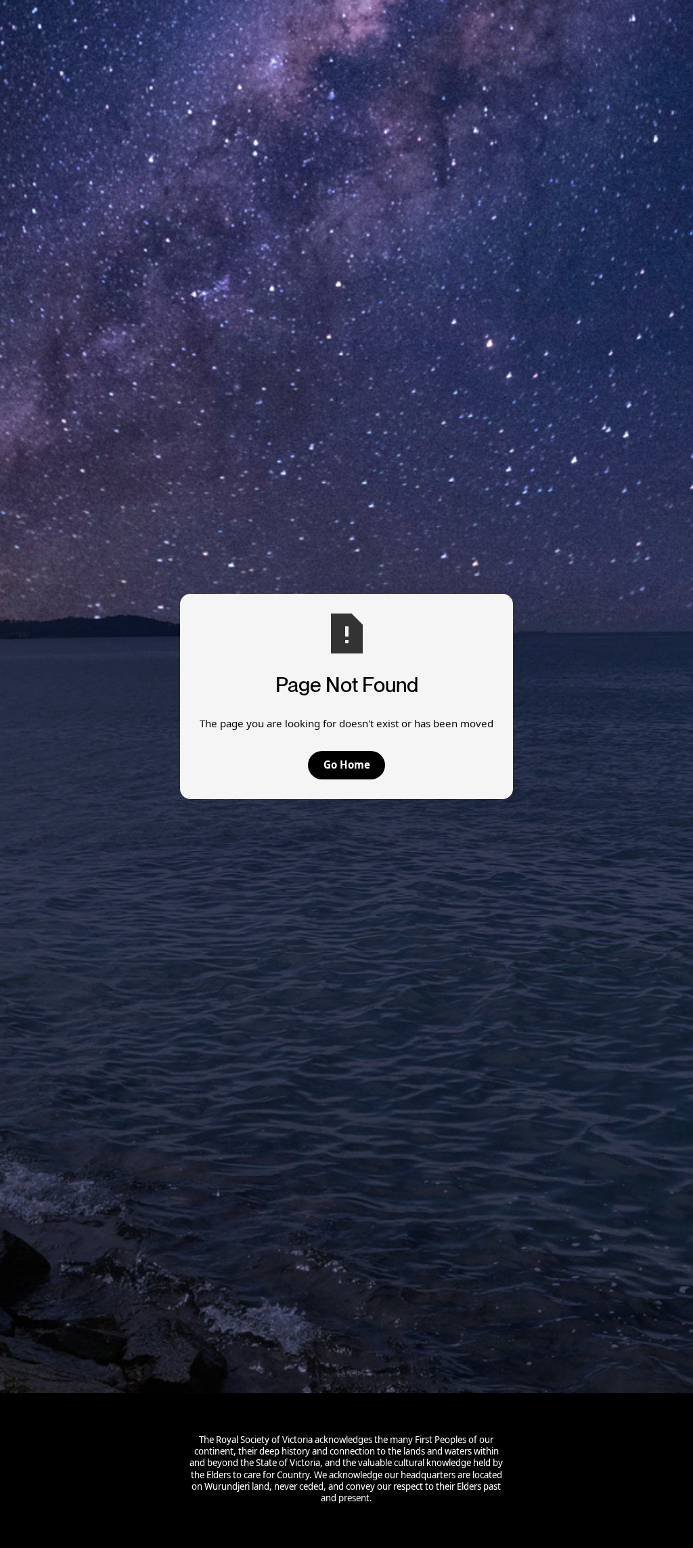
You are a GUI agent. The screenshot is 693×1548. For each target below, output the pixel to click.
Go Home (346, 764)
